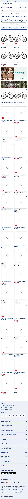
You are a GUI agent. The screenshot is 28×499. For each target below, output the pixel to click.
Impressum (3, 477)
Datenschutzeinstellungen (6, 479)
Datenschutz (12, 477)
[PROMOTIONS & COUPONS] (14, 435)
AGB (7, 477)
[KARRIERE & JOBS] (14, 448)
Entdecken (21, 78)
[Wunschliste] (23, 7)
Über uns (4, 443)
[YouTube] (13, 415)
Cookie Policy (17, 477)
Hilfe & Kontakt (6, 421)
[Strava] (23, 415)
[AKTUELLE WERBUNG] (14, 430)
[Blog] (14, 466)
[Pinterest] (16, 415)
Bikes (12, 13)
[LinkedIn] (20, 415)
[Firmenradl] (14, 452)
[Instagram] (2, 415)
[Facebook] (6, 415)
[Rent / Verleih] (14, 457)
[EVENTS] (14, 439)
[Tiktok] (9, 415)
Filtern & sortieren (14, 23)
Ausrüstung (7, 13)
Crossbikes (4, 20)
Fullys (11, 20)
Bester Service (6, 461)
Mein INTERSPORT (6, 426)
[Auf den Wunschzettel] (13, 33)
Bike (15, 27)
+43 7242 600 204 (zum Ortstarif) (7, 405)
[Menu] (2, 7)
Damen (2, 13)
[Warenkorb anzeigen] (26, 7)
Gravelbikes (18, 20)
